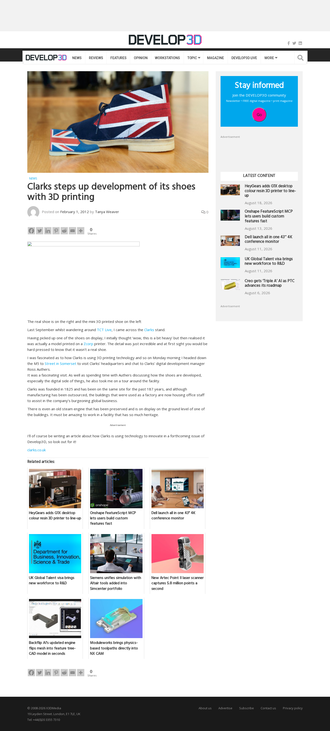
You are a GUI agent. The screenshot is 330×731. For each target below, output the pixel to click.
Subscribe (246, 708)
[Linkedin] (47, 230)
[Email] (72, 230)
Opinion (140, 58)
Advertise (225, 708)
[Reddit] (64, 230)
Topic (192, 58)
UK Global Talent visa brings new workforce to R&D (269, 262)
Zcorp (88, 343)
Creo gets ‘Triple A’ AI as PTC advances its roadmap (269, 284)
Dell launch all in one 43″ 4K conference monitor (268, 240)
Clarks (149, 329)
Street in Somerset (60, 363)
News (76, 58)
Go (259, 114)
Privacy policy (293, 708)
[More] (80, 230)
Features (118, 58)
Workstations (167, 58)
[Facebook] (289, 43)
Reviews (96, 58)
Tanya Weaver (107, 211)
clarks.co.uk (36, 449)
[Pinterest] (56, 230)
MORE (269, 58)
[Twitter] (294, 43)
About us (205, 708)
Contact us (268, 708)
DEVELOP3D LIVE (244, 58)
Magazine (215, 58)
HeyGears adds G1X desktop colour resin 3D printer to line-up (270, 191)
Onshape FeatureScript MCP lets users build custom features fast (269, 216)
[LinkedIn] (300, 43)
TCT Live (104, 329)
